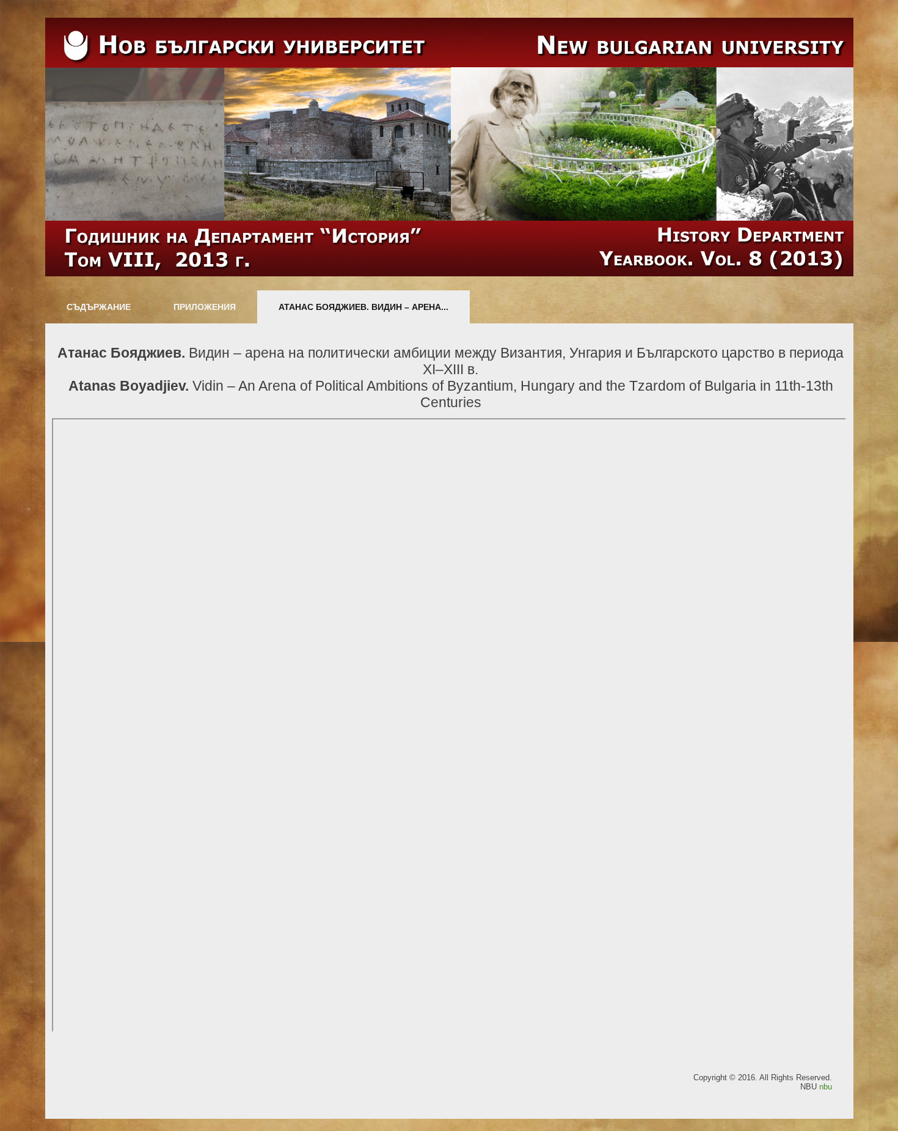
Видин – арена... (363, 307)
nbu (825, 1086)
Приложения (204, 307)
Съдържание (99, 307)
